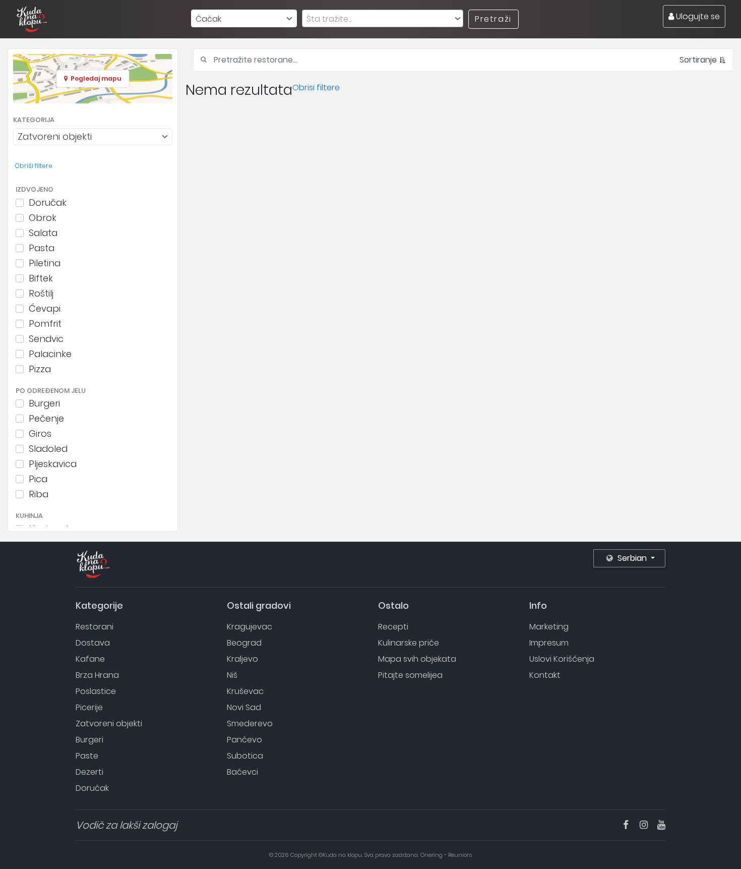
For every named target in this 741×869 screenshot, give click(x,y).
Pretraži (493, 19)
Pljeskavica (53, 464)
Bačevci (242, 772)
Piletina (44, 263)
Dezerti (89, 772)
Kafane (90, 659)
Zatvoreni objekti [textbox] (55, 136)
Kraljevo (242, 659)
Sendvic (46, 339)
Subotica (245, 756)
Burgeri (44, 403)
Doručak (48, 203)
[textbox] (382, 19)
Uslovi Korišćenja (561, 659)
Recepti (393, 626)
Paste (87, 756)
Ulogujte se (697, 16)
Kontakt (545, 675)
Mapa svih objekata (417, 659)
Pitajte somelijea (410, 675)
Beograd (244, 643)
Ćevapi (44, 309)
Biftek (41, 278)
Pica (38, 479)
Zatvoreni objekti (109, 723)
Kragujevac (249, 626)
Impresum (549, 643)
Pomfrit (45, 324)
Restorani (94, 626)
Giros (40, 434)
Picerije (89, 707)
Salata (43, 233)
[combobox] (244, 18)
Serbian (632, 558)
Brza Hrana (97, 675)
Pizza (40, 369)
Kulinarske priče (408, 643)
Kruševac (245, 691)
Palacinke (50, 354)
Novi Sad (244, 707)
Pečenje (46, 419)
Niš (232, 675)
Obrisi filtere (316, 87)
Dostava (93, 643)
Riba (38, 494)
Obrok (42, 218)
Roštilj (41, 293)
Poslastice (96, 691)
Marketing (549, 626)
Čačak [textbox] (208, 19)
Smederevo (250, 723)
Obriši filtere (33, 165)
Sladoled (48, 449)
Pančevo (244, 739)
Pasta (41, 248)
